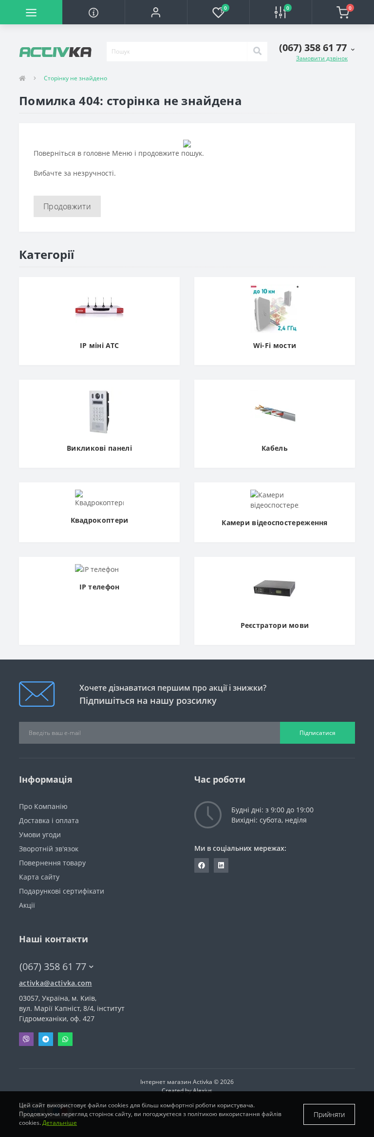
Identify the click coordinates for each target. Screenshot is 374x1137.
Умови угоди (40, 834)
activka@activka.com (55, 983)
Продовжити (67, 206)
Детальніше (59, 1123)
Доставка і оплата (49, 820)
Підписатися (317, 733)
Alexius (202, 1090)
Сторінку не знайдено (75, 78)
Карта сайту (39, 876)
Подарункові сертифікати (61, 891)
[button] (156, 12)
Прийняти (329, 1114)
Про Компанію (43, 806)
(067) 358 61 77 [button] (52, 966)
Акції (27, 905)
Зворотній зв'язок (48, 848)
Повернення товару (52, 862)
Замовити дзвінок (322, 58)
